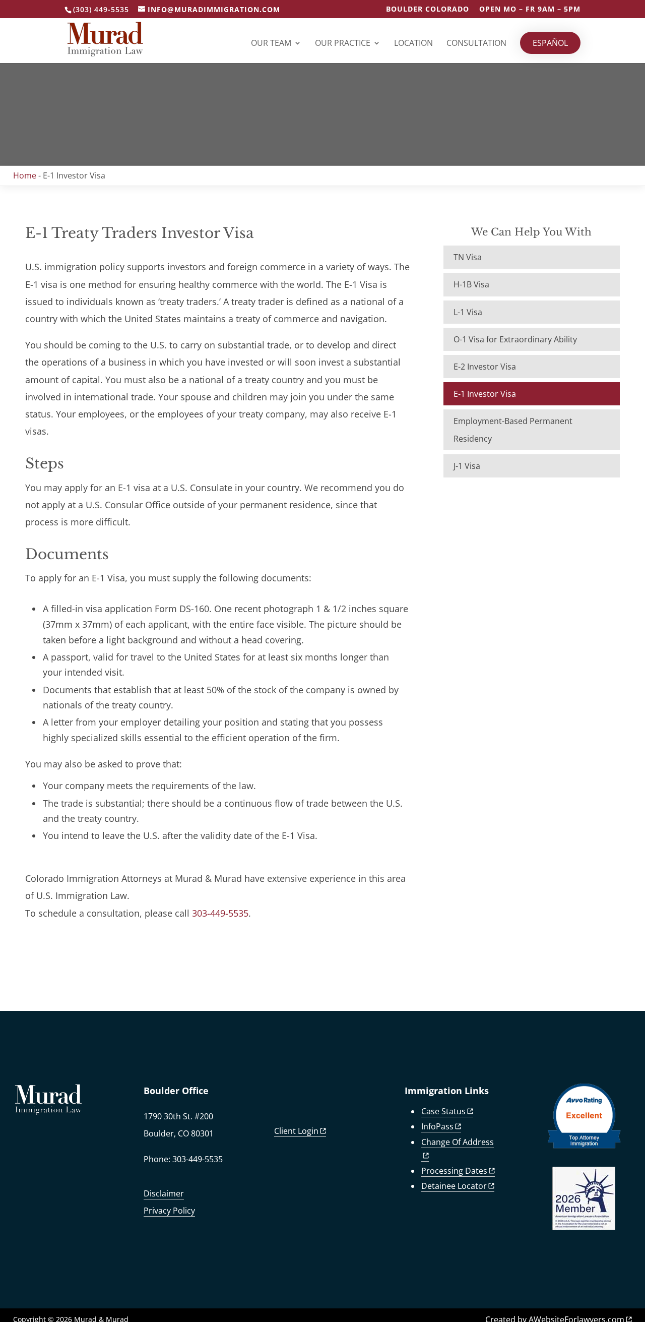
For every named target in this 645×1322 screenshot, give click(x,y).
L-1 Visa (468, 312)
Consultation (476, 43)
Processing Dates (454, 1170)
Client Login (296, 1130)
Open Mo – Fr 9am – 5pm (529, 10)
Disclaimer (164, 1193)
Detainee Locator (454, 1185)
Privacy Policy (169, 1210)
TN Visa (468, 257)
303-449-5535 (220, 913)
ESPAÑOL (550, 42)
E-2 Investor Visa (485, 366)
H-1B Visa (471, 284)
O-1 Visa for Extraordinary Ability (515, 339)
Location (413, 43)
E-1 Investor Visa (485, 393)
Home (24, 175)
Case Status (443, 1111)
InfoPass (437, 1126)
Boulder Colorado (427, 10)
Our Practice (342, 43)
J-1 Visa (467, 465)
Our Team (271, 43)
